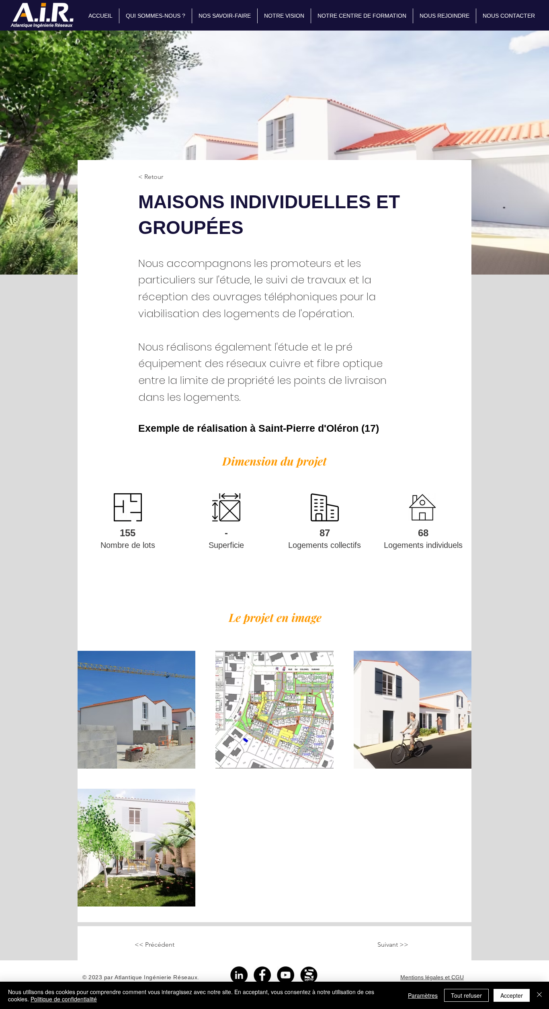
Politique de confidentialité (64, 999)
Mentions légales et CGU (432, 977)
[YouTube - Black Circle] (285, 975)
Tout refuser (466, 995)
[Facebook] (262, 975)
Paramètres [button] (423, 995)
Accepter (511, 995)
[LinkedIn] (239, 975)
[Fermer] (539, 995)
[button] (224, 15)
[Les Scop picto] (309, 975)
